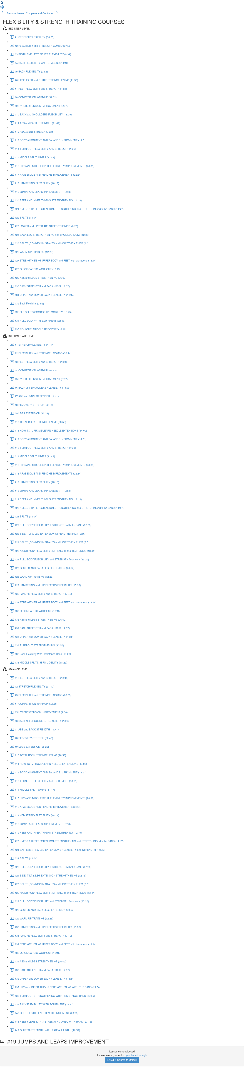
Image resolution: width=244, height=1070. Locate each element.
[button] (2, 3)
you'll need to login (136, 1055)
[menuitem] (2, 8)
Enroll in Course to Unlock (122, 1060)
